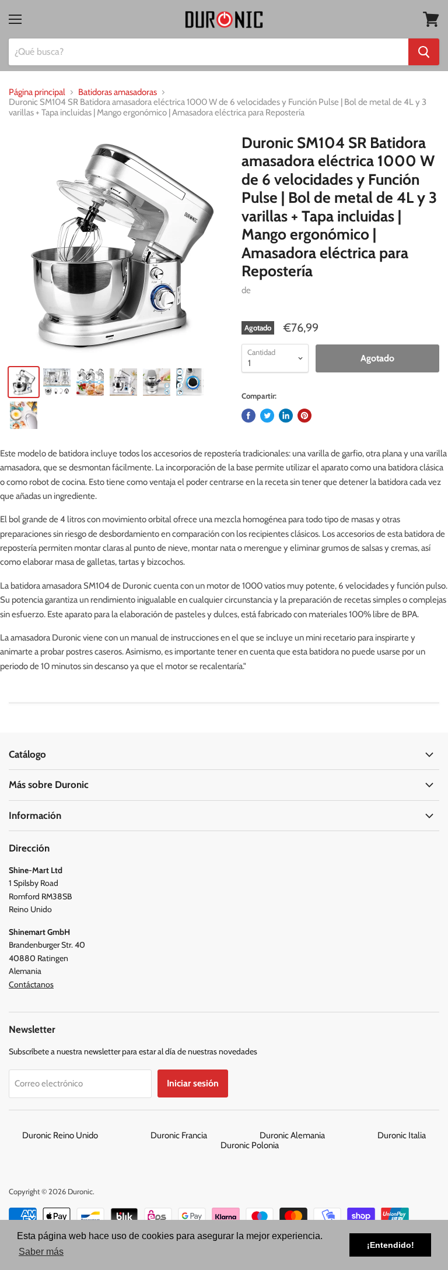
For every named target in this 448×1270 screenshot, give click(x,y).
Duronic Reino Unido (85, 1135)
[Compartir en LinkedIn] (286, 416)
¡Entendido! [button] (390, 1245)
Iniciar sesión (193, 1083)
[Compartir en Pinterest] (305, 416)
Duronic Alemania (318, 1135)
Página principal (37, 92)
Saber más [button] (41, 1252)
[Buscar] (423, 51)
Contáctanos (31, 984)
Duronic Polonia (249, 1145)
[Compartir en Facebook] (249, 416)
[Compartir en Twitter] (267, 416)
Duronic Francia (204, 1135)
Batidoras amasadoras (117, 92)
